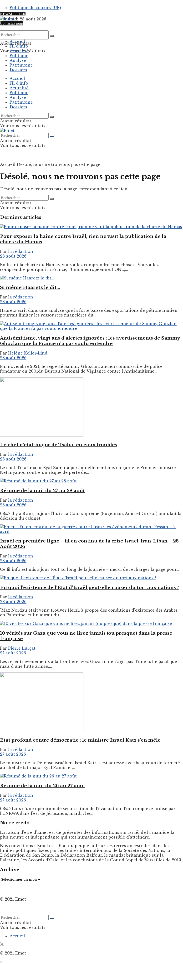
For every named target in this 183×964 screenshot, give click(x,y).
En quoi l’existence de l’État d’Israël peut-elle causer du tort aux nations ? (89, 587)
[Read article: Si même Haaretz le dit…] (91, 278)
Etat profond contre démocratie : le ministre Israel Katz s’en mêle (80, 740)
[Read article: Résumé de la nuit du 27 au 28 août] (91, 481)
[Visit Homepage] (7, 18)
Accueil (17, 41)
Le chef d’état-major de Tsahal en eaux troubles (58, 444)
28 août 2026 (13, 256)
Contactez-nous (11, 23)
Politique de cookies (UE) (35, 7)
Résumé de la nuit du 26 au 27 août (42, 785)
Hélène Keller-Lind (27, 353)
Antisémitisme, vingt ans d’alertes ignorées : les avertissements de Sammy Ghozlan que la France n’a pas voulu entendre (90, 340)
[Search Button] (52, 36)
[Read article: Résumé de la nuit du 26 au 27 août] (91, 776)
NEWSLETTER (12, 14)
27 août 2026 (13, 653)
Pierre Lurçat (22, 648)
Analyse (18, 60)
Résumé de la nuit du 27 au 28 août (42, 490)
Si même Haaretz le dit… (30, 287)
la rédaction (20, 251)
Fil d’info (19, 46)
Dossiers (18, 69)
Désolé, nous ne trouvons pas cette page (58, 164)
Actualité (19, 50)
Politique (19, 55)
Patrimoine (21, 65)
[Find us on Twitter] (2, 944)
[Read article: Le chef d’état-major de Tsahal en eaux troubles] (91, 407)
